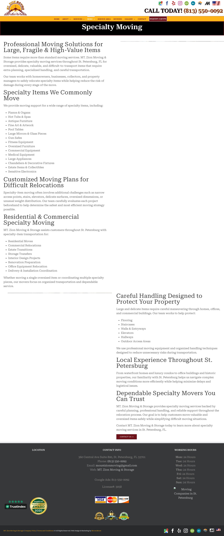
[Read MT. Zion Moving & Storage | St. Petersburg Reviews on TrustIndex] (16, 507)
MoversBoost (96, 531)
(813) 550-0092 (116, 461)
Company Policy (30, 531)
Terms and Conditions (45, 531)
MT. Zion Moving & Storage (115, 469)
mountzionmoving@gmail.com (116, 465)
